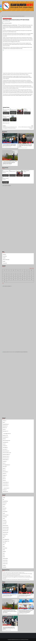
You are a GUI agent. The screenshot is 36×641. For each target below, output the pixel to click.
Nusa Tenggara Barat (6, 464)
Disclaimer (4, 254)
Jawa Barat (4, 445)
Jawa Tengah (5, 447)
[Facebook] (1, 6)
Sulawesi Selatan (5, 482)
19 (13, 277)
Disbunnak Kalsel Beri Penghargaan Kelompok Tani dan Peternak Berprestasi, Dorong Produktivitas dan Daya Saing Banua (26, 611)
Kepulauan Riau (5, 459)
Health (4, 438)
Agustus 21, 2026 (8, 164)
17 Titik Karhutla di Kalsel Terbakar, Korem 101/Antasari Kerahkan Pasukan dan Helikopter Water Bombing (10, 162)
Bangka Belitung (5, 424)
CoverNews (22, 639)
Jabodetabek (5, 442)
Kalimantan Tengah (6, 454)
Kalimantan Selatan (5, 18)
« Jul (3, 283)
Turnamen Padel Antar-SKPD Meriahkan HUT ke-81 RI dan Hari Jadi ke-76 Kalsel (9, 145)
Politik (4, 473)
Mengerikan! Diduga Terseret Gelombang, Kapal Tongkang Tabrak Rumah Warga (15, 579)
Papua (4, 546)
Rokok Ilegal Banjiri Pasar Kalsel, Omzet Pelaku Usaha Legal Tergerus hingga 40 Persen (25, 145)
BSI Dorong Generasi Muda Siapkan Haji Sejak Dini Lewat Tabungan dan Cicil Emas (15, 575)
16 (31, 275)
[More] (1, 11)
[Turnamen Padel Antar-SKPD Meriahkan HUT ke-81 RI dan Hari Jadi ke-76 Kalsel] (10, 138)
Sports (4, 478)
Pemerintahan (5, 471)
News (4, 537)
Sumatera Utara (5, 485)
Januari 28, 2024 (8, 21)
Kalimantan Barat (5, 525)
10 (4, 275)
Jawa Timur (4, 449)
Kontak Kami (5, 256)
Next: (25, 127)
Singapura (4, 475)
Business (4, 427)
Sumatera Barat (5, 560)
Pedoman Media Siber (6, 259)
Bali (3, 422)
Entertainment (5, 511)
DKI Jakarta (4, 431)
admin (4, 21)
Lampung (4, 461)
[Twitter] (1, 7)
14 (22, 275)
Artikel (4, 420)
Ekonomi (4, 142)
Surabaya (4, 489)
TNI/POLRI (10, 18)
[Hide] (0, 12)
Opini (3, 468)
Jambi (4, 518)
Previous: (10, 127)
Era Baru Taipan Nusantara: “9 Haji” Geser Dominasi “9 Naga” (12, 572)
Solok (4, 553)
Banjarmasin (5, 502)
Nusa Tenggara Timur (7, 433)
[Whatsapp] (1, 9)
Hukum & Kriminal (21, 142)
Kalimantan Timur (5, 456)
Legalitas (4, 257)
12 (13, 275)
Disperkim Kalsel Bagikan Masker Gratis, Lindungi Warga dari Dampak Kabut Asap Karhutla (9, 628)
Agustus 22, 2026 (8, 146)
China (4, 429)
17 (4, 277)
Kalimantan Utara (5, 457)
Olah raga (4, 466)
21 (22, 277)
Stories (4, 480)
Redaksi (4, 261)
